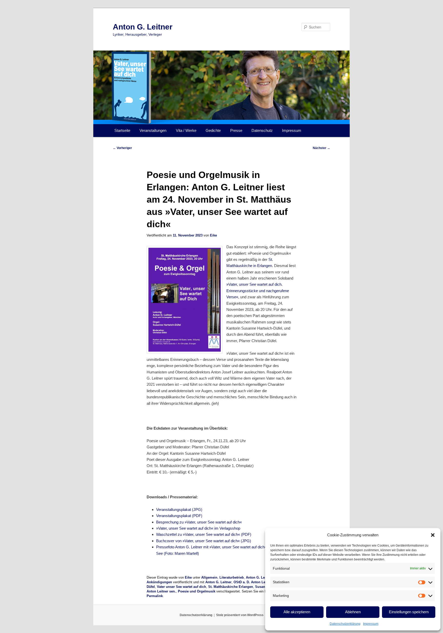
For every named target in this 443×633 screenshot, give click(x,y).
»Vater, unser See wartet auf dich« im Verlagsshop (198, 528)
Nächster (321, 148)
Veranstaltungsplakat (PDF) (179, 515)
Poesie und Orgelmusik (196, 591)
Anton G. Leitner (143, 27)
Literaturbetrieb (231, 577)
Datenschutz (262, 130)
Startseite (122, 130)
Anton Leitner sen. (161, 591)
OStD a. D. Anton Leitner (253, 582)
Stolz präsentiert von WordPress (240, 615)
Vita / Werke (186, 130)
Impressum (370, 624)
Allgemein (209, 577)
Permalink (155, 596)
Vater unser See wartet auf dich (181, 587)
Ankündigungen (159, 582)
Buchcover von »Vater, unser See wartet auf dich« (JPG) (203, 541)
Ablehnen (353, 612)
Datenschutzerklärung (345, 624)
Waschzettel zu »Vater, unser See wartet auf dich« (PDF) (203, 534)
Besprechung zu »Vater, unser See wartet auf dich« (199, 522)
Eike (213, 235)
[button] (432, 535)
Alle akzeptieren (297, 612)
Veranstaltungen (152, 130)
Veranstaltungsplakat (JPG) (179, 509)
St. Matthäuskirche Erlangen (230, 587)
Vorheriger (122, 148)
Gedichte (213, 130)
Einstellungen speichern (409, 612)
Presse (236, 130)
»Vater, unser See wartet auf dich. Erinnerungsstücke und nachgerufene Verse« (257, 290)
